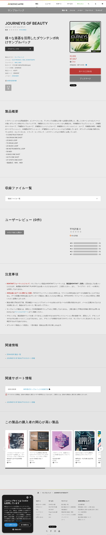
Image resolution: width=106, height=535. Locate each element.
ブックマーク (85, 78)
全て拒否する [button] (25, 525)
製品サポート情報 (40, 504)
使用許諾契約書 (11, 80)
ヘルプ (38, 514)
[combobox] (27, 497)
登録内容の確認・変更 (67, 512)
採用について (81, 519)
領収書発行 (64, 509)
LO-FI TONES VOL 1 (36, 458)
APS (50, 514)
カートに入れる (85, 71)
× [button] (30, 497)
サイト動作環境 (82, 512)
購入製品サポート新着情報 (68, 507)
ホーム (38, 492)
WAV (16, 62)
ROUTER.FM (52, 507)
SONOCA (51, 504)
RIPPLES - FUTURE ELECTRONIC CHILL (87, 458)
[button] (100, 448)
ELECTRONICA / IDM (18, 60)
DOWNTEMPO (30, 60)
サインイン (80, 4)
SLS (50, 517)
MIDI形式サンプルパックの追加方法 (35, 389)
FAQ (37, 509)
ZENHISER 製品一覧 (14, 354)
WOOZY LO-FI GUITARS (14, 458)
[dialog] (17, 514)
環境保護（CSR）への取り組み (86, 507)
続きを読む (19, 521)
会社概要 (80, 504)
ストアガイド (39, 512)
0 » (23, 30)
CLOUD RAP (56, 458)
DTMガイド (39, 507)
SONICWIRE (15, 3)
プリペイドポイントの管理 (68, 514)
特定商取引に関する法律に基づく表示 (88, 509)
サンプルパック (19, 57)
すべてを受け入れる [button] (11, 525)
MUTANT (51, 509)
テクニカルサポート (21, 312)
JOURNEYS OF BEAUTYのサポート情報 (21, 358)
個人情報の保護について (84, 517)
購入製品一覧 (65, 504)
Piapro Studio (52, 512)
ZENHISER (15, 76)
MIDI (19, 62)
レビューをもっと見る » (14, 232)
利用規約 (80, 514)
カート (63, 519)
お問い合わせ (39, 517)
